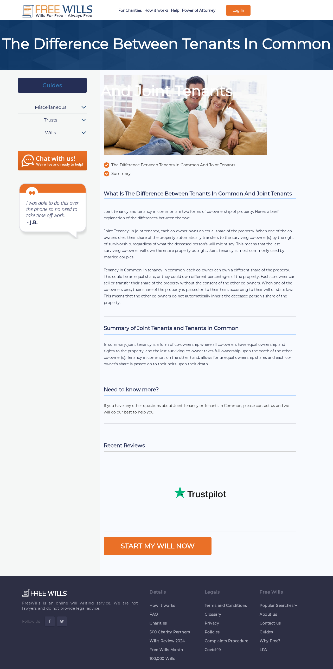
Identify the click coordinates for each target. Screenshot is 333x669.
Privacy (212, 623)
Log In (238, 10)
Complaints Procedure (226, 641)
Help (175, 10)
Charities (158, 623)
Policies (212, 632)
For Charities (130, 10)
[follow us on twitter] (62, 621)
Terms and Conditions (226, 605)
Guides (52, 85)
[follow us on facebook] (49, 621)
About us (268, 614)
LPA (263, 649)
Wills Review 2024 (167, 641)
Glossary (213, 614)
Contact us (270, 623)
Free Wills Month (166, 649)
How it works (156, 10)
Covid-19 (213, 649)
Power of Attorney (198, 10)
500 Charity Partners (170, 632)
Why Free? (270, 641)
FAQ (154, 614)
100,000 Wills (162, 658)
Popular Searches (276, 605)
